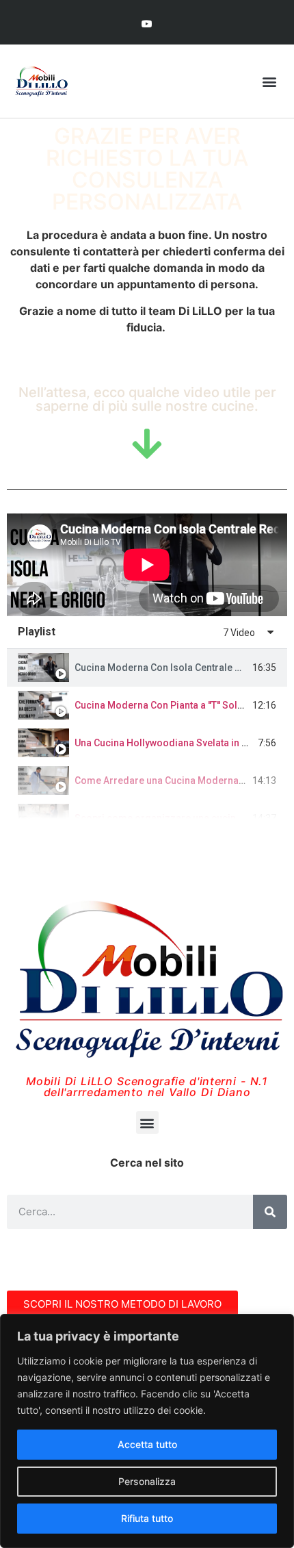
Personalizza (147, 1481)
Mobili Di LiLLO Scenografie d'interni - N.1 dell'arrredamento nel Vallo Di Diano (147, 1086)
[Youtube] (146, 23)
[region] (147, 1431)
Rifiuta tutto (147, 1518)
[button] (269, 81)
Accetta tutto (147, 1444)
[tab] (147, 668)
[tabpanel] (147, 564)
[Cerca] (270, 1212)
